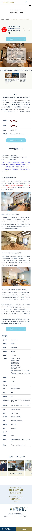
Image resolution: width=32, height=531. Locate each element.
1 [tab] (10, 478)
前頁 (24, 30)
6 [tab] (20, 478)
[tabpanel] (16, 468)
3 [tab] (14, 478)
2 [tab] (12, 478)
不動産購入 (7, 19)
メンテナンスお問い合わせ (8, 529)
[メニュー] (30, 4)
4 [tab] (16, 478)
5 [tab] (18, 478)
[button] (29, 57)
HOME (2, 19)
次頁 (29, 30)
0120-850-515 (16, 490)
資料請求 (25, 529)
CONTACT (16, 499)
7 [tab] (22, 478)
